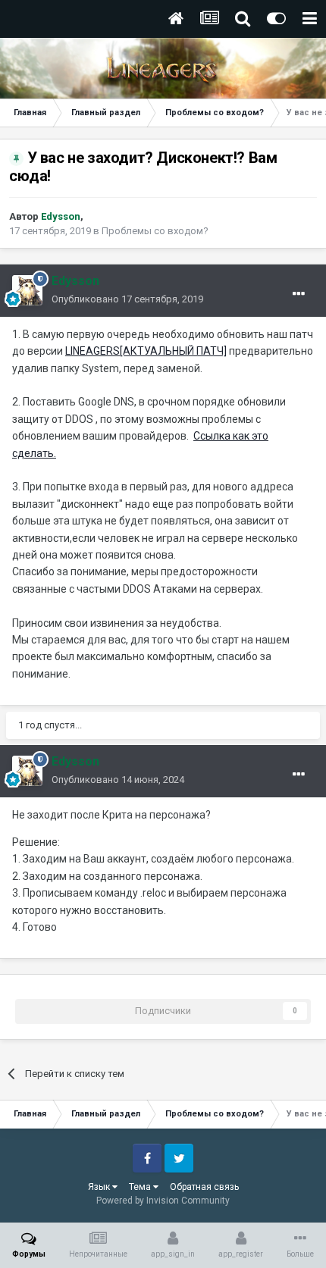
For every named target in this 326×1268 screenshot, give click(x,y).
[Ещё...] (299, 294)
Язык (100, 1187)
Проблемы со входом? (155, 230)
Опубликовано (127, 299)
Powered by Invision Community (163, 1200)
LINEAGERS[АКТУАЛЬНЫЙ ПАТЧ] (146, 351)
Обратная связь (204, 1187)
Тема (141, 1187)
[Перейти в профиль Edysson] (27, 290)
